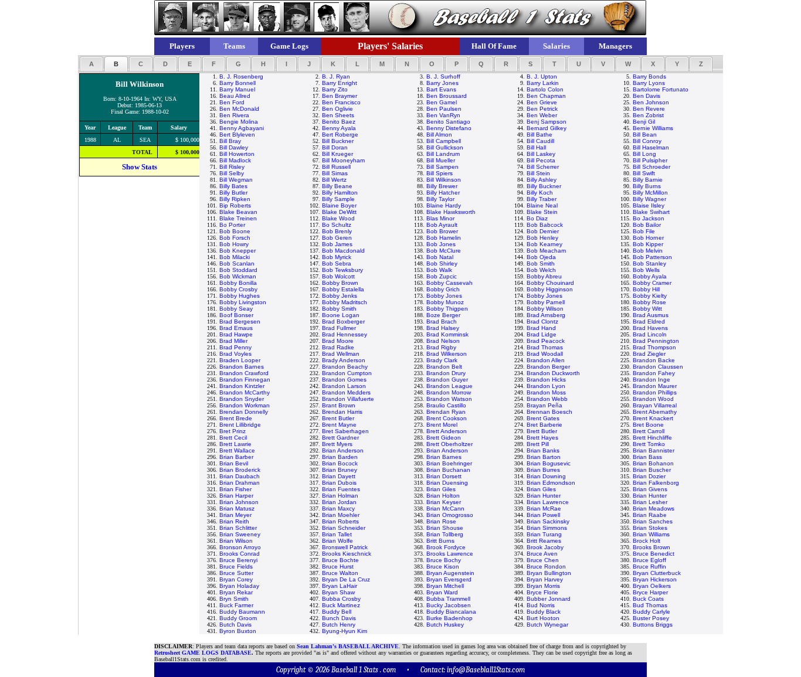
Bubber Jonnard (549, 599)
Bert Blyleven (237, 134)
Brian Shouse (444, 528)
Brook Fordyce (446, 547)
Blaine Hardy (443, 205)
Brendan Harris (342, 412)
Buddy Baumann (242, 611)
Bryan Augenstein (450, 573)
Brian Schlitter (238, 528)
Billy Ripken (234, 199)
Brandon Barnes (241, 366)
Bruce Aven (542, 553)
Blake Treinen (238, 218)
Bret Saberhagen (345, 431)
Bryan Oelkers (652, 586)
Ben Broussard (446, 96)
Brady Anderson (343, 360)
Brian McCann (445, 508)
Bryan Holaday (239, 586)
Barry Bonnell (237, 83)
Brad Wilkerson (446, 354)
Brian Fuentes (341, 489)
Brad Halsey (442, 328)
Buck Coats (648, 599)
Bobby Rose (649, 302)
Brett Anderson (446, 431)
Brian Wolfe (337, 540)
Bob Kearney (544, 244)
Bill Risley (232, 167)
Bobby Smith (339, 308)
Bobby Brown (340, 283)
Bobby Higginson (550, 289)
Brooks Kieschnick (346, 553)
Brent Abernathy (655, 412)
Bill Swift (644, 173)
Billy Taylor (440, 199)
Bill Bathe (539, 134)
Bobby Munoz (445, 302)
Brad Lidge (541, 334)
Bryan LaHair (339, 586)
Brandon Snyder (241, 399)
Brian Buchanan (448, 470)
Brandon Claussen (658, 366)
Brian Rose (441, 521)
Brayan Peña (544, 405)
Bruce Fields (236, 566)
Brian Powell (543, 515)
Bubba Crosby (341, 599)
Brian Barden (340, 457)
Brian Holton (443, 495)
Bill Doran (335, 147)
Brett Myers (337, 444)
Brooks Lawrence (449, 553)
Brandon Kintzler (241, 386)
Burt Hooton (543, 618)
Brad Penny (235, 347)
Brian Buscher (652, 470)
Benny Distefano (448, 128)
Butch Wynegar (547, 624)
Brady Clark (441, 360)
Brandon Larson (344, 386)
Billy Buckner (544, 186)
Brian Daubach (239, 476)
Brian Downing (546, 476)
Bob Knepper (237, 250)
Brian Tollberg (444, 534)
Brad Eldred (649, 321)
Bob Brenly (337, 231)
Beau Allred (234, 96)
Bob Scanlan (236, 263)
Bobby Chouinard (550, 283)
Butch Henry (338, 624)
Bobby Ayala (650, 276)
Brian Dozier (649, 476)
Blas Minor (440, 218)
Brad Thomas (545, 347)
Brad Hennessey (344, 334)
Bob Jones (441, 244)
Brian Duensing (447, 482)
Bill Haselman (651, 147)
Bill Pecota (541, 160)
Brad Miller (233, 341)
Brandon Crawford (244, 373)
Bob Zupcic (441, 276)
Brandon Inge (651, 379)
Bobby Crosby (238, 289)
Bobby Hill (646, 289)
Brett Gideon (443, 437)
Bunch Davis (339, 618)
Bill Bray (230, 141)
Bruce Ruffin (649, 566)
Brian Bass (647, 457)
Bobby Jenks (339, 295)
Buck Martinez (341, 605)
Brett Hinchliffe (652, 437)
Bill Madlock (235, 160)
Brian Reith (234, 521)
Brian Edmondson (551, 482)
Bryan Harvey (545, 579)
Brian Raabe (650, 515)
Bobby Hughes (239, 295)
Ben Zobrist (648, 115)
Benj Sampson (546, 121)
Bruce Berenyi (238, 560)
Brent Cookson (446, 418)
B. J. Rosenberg (241, 76)
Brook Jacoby (545, 547)
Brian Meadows (653, 508)
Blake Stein (542, 212)
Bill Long (644, 154)
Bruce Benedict (653, 553)
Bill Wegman (236, 179)
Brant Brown (338, 405)
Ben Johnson (651, 102)
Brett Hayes (542, 437)
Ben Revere (649, 109)
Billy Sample (338, 199)
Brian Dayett (338, 476)
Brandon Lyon (546, 386)
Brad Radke (338, 347)
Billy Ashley (541, 179)
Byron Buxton (237, 631)
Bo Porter (232, 225)
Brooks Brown (651, 547)
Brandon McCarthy (244, 392)
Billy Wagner (649, 199)
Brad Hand (541, 328)
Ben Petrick (542, 109)
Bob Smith (541, 263)
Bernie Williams (653, 128)
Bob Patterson (652, 257)
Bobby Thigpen (447, 308)
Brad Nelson (443, 341)
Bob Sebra (336, 263)
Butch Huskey (445, 624)
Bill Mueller (440, 160)
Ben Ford (232, 102)
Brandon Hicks (546, 379)
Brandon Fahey (654, 373)
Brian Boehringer (449, 463)
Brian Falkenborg (656, 482)
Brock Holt (646, 540)
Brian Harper (236, 495)
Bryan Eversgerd (448, 579)
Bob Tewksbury (342, 270)
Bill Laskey (541, 154)
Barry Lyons (649, 83)
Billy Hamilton (340, 192)
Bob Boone (234, 231)
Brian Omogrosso (449, 515)
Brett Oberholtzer (449, 444)
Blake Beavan (238, 212)
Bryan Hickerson (655, 579)
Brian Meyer (235, 515)
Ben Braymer (339, 96)
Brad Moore (338, 341)
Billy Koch (540, 192)
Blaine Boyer (339, 205)
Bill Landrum (443, 154)
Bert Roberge (340, 134)
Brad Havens (650, 328)
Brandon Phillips (655, 392)
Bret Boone (648, 424)
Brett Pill (538, 444)
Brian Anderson (343, 450)
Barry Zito (335, 89)
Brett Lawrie (235, 444)
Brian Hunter (544, 495)
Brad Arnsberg (546, 315)
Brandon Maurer (655, 386)
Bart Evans (441, 89)
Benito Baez (338, 121)
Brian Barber (236, 457)
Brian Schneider (343, 528)
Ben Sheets (338, 115)
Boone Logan (340, 315)
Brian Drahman (239, 482)
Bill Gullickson (444, 147)
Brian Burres (543, 470)
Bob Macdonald (343, 250)
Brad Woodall (545, 354)
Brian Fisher (235, 489)
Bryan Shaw (338, 592)
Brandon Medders (346, 392)
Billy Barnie (648, 179)
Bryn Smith (234, 599)
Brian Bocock (340, 463)
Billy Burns (647, 186)
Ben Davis (646, 96)
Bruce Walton (340, 573)
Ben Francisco (341, 102)
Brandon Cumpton (347, 373)
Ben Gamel (441, 102)
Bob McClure (443, 250)
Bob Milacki (234, 257)
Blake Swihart (651, 212)
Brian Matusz (236, 508)
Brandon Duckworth (553, 373)
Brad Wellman (340, 354)
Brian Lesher (650, 502)
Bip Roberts (235, 205)
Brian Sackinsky (548, 521)
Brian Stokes (650, 528)
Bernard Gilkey (546, 128)
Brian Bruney (339, 470)
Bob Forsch (234, 237)
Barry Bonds (649, 76)
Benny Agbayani (241, 128)
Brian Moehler (340, 515)
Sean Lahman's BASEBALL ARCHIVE (348, 646)
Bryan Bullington (549, 573)
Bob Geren (337, 237)
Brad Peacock (546, 341)
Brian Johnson (239, 502)
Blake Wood (338, 218)
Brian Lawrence (548, 502)
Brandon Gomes (344, 379)
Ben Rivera (234, 115)
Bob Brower (442, 231)
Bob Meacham (546, 250)
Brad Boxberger (343, 321)
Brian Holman (340, 495)
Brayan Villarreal (655, 405)
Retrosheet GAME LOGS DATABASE (203, 652)
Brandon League (449, 386)
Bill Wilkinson (443, 179)
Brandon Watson (449, 399)
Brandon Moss (546, 392)
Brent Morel (441, 424)
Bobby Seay (236, 308)
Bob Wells (646, 270)
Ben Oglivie (337, 109)
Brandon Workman (244, 405)
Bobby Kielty (650, 295)
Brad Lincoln (650, 334)
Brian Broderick (239, 470)
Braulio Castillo (446, 405)
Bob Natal (439, 257)
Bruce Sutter (236, 573)
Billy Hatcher (443, 192)
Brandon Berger (548, 366)
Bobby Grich (443, 289)
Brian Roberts (340, 521)
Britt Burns (440, 540)
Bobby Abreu (544, 276)
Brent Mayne (339, 424)
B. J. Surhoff (443, 76)
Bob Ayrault (441, 225)
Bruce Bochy (443, 560)
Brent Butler (338, 418)
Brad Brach (441, 321)
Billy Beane (337, 186)
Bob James (337, 244)
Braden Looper (239, 360)
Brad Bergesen (239, 321)
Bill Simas (335, 173)
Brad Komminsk (447, 334)
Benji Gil (644, 121)
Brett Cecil (233, 437)
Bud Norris (541, 605)
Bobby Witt (647, 308)
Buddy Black (544, 611)
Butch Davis (235, 624)
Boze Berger (443, 315)
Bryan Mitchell (445, 586)
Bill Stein (538, 173)
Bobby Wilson (545, 308)
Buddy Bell (336, 611)
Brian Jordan (339, 502)
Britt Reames (544, 540)
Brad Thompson (654, 347)
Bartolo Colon (545, 89)
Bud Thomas (650, 605)
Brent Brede (235, 418)
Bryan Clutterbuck (657, 573)
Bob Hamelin (443, 237)
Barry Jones (442, 83)
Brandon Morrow (448, 392)
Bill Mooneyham (343, 160)
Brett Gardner (340, 437)
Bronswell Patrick (345, 547)
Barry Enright (339, 83)
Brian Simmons (547, 528)
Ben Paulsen (443, 109)
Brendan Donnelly (243, 412)
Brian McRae (544, 508)
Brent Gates (543, 418)
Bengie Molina (238, 121)
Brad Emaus (236, 328)
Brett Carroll (648, 431)
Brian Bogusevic (549, 463)
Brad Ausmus (650, 315)
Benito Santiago (448, 121)
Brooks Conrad (239, 553)
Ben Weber (542, 115)
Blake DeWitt (339, 212)
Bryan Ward (442, 592)
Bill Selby (231, 173)
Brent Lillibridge (240, 424)
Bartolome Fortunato (660, 89)
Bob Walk (439, 270)
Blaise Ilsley (648, 205)
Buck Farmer (236, 605)
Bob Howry (234, 244)
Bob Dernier (543, 231)
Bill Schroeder (651, 167)
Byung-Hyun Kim (344, 631)
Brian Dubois (339, 482)
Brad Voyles (235, 354)
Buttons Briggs (653, 624)
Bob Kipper (648, 244)
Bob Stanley (649, 263)
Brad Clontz (542, 321)
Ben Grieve (542, 102)
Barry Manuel (237, 89)
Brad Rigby (441, 347)
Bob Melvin (648, 250)
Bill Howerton (236, 154)
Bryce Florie (542, 592)
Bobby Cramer (652, 283)
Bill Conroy (647, 141)
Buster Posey (651, 618)
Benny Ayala (339, 128)
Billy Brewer (441, 186)
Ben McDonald (239, 109)
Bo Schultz (336, 225)
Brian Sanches (653, 521)
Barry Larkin (543, 83)
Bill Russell (336, 167)
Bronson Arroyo (240, 547)
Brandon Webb (547, 399)
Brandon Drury (446, 373)
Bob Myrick (336, 257)
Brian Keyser (443, 502)
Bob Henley (542, 237)
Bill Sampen (442, 167)
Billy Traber (541, 199)
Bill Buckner (338, 141)
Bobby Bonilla (238, 283)
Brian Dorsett (443, 476)
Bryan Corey (236, 579)
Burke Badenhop (449, 618)
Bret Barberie (544, 424)
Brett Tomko (649, 444)
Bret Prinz (232, 431)
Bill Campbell (443, 141)
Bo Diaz (537, 218)
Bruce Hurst (338, 566)
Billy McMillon (650, 192)
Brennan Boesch (549, 412)
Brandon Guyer (447, 379)
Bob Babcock (545, 225)
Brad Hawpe (236, 334)
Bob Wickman (237, 276)
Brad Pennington (656, 341)
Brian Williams (651, 534)
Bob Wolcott (338, 276)
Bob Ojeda (541, 257)
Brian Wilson (236, 540)
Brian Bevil (233, 463)
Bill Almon (439, 134)
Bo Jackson (648, 218)
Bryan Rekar (236, 592)
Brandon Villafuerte (348, 399)
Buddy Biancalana (451, 611)
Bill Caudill (540, 141)
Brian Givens (650, 489)
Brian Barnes (443, 457)
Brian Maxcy (338, 508)
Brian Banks (543, 450)
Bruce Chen (543, 560)
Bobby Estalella (343, 289)
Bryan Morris (543, 586)
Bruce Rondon (546, 566)
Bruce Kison (442, 566)
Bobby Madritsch (344, 302)
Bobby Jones (444, 295)
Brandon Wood (653, 399)
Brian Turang (544, 534)
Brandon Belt (444, 366)
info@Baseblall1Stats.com (486, 669)
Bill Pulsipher (650, 160)
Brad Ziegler (649, 354)
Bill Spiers (439, 173)
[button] (91, 64)
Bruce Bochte (340, 560)
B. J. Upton (542, 76)
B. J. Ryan (336, 76)
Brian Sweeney (239, 534)
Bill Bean (645, 134)
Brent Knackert (653, 418)
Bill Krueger (337, 154)
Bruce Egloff (649, 560)
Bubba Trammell (448, 599)
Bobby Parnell (546, 302)
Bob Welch (541, 270)
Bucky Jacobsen (448, 605)
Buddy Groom (238, 618)
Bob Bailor (647, 225)
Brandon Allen (546, 360)
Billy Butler (233, 192)
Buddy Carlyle (651, 611)
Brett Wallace (237, 450)
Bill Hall (536, 147)
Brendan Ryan (446, 412)
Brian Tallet (337, 534)
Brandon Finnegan (244, 379)
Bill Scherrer (543, 167)
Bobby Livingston (242, 302)
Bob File (644, 231)
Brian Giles (441, 489)
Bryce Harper (650, 592)
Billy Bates (233, 186)
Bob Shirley (441, 263)
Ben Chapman (546, 96)
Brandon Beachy (345, 366)
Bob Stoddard (238, 270)
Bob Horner (648, 237)
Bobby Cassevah (449, 283)
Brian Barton (544, 457)
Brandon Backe (654, 360)
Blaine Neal (542, 205)
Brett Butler (542, 431)
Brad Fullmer (339, 328)
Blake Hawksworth (451, 212)
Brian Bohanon (653, 463)
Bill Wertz (334, 179)
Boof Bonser (236, 315)
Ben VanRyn (443, 115)
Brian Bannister (653, 450)
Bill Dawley (233, 147)
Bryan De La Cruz (346, 579)
